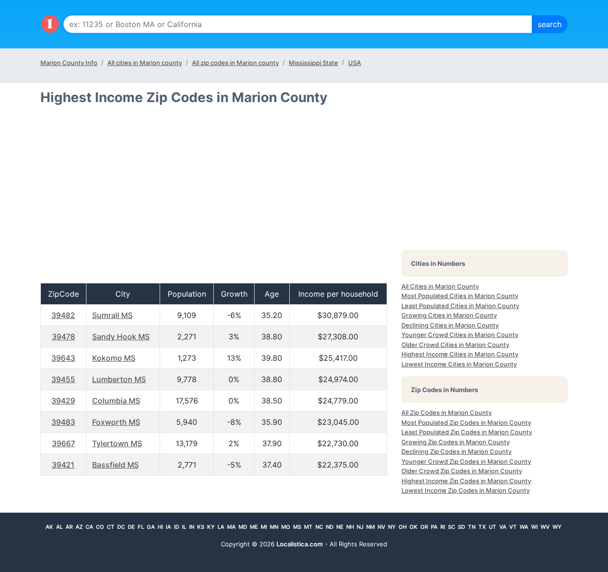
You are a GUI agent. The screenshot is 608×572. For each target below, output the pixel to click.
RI (442, 527)
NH (350, 527)
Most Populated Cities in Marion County (459, 296)
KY (211, 527)
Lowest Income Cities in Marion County (459, 364)
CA (89, 527)
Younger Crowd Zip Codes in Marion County (466, 461)
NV (381, 527)
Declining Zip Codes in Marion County (456, 451)
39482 (63, 315)
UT (492, 527)
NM (370, 527)
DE (131, 527)
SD (461, 527)
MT (308, 527)
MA (231, 527)
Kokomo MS (113, 358)
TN (471, 527)
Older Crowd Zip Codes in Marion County (461, 471)
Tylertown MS (117, 443)
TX (482, 527)
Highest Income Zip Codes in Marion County (466, 481)
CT (110, 527)
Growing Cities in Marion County (449, 315)
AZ (79, 527)
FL (141, 527)
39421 (63, 464)
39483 (63, 422)
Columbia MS (116, 400)
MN (274, 527)
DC (121, 527)
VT (513, 527)
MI (264, 527)
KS (200, 527)
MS (297, 527)
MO (285, 527)
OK (413, 527)
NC (319, 527)
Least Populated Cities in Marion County (460, 305)
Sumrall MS (112, 315)
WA (524, 527)
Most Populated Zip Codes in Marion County (466, 422)
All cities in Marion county (144, 62)
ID (176, 527)
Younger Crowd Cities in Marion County (459, 334)
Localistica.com (299, 544)
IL (184, 527)
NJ (360, 527)
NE (339, 527)
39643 (63, 358)
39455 (63, 379)
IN (191, 527)
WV (545, 527)
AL (59, 527)
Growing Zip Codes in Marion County (455, 442)
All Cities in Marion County (440, 286)
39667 (63, 443)
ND (329, 527)
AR (69, 527)
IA (168, 527)
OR (424, 527)
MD (242, 527)
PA (434, 527)
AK (49, 527)
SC (451, 527)
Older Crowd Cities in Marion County (455, 344)
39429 (63, 400)
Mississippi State (313, 62)
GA (151, 527)
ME (254, 527)
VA (502, 527)
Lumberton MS (119, 379)
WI (534, 527)
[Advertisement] (213, 197)
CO (100, 527)
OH (403, 527)
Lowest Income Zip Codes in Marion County (465, 490)
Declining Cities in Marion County (450, 325)
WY (556, 527)
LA (221, 527)
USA (354, 62)
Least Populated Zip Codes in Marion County (466, 432)
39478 (63, 336)
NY (392, 527)
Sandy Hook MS (121, 336)
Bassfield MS (115, 464)
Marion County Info (68, 62)
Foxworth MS (116, 422)
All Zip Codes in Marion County (446, 412)
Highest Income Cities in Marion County (459, 354)
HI (160, 527)
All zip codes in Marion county (235, 62)
